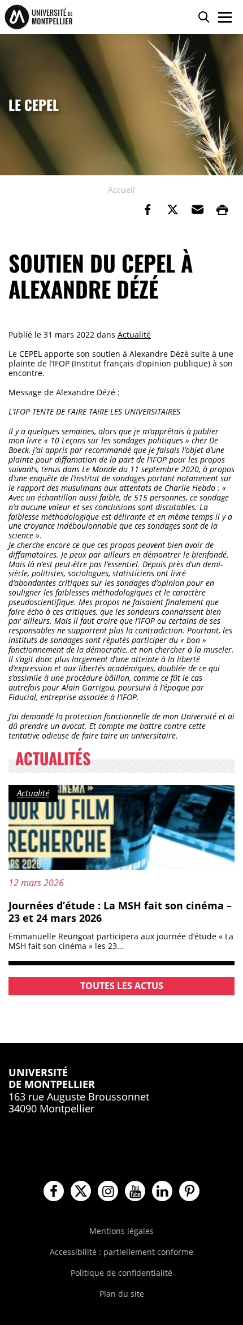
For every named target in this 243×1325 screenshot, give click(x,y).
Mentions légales (121, 1230)
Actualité (134, 334)
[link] (147, 209)
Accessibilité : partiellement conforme (121, 1251)
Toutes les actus (121, 985)
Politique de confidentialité (121, 1272)
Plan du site (121, 1293)
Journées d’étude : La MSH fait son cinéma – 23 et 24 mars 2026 (120, 912)
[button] (197, 209)
